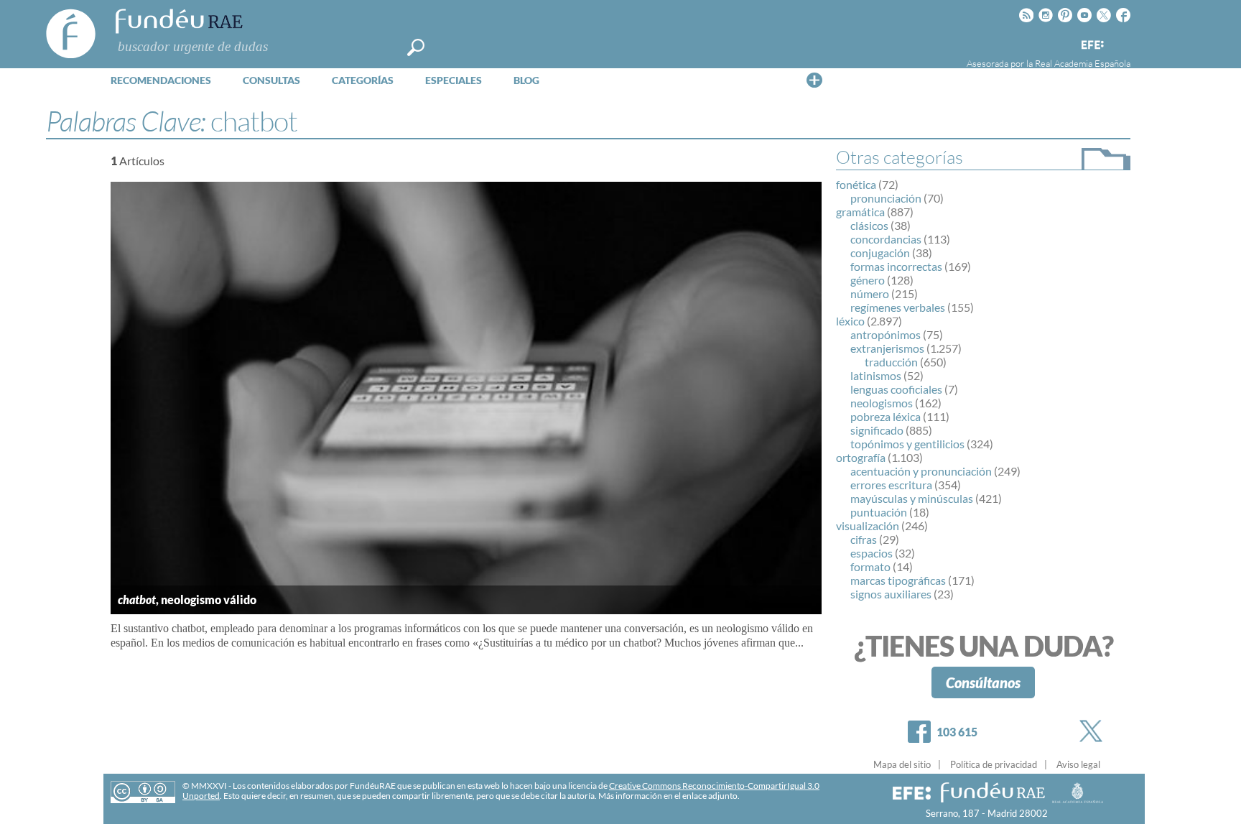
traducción (891, 362)
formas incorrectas (896, 266)
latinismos (875, 375)
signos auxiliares (890, 594)
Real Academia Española (1082, 63)
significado (876, 430)
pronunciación (885, 198)
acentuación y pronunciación (921, 471)
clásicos (869, 225)
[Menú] (814, 80)
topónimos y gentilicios (907, 443)
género (867, 280)
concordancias (885, 239)
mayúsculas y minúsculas (911, 498)
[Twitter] (1093, 731)
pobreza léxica (885, 416)
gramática (860, 211)
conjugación (880, 252)
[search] (415, 47)
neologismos (881, 402)
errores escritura (891, 484)
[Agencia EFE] (1092, 45)
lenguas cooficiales (896, 389)
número (869, 293)
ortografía (861, 457)
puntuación (878, 512)
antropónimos (885, 334)
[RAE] (1121, 42)
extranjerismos (887, 348)
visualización (867, 525)
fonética (856, 184)
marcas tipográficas (898, 580)
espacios (871, 553)
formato (870, 566)
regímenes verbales (897, 307)
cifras (863, 539)
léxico (850, 321)
